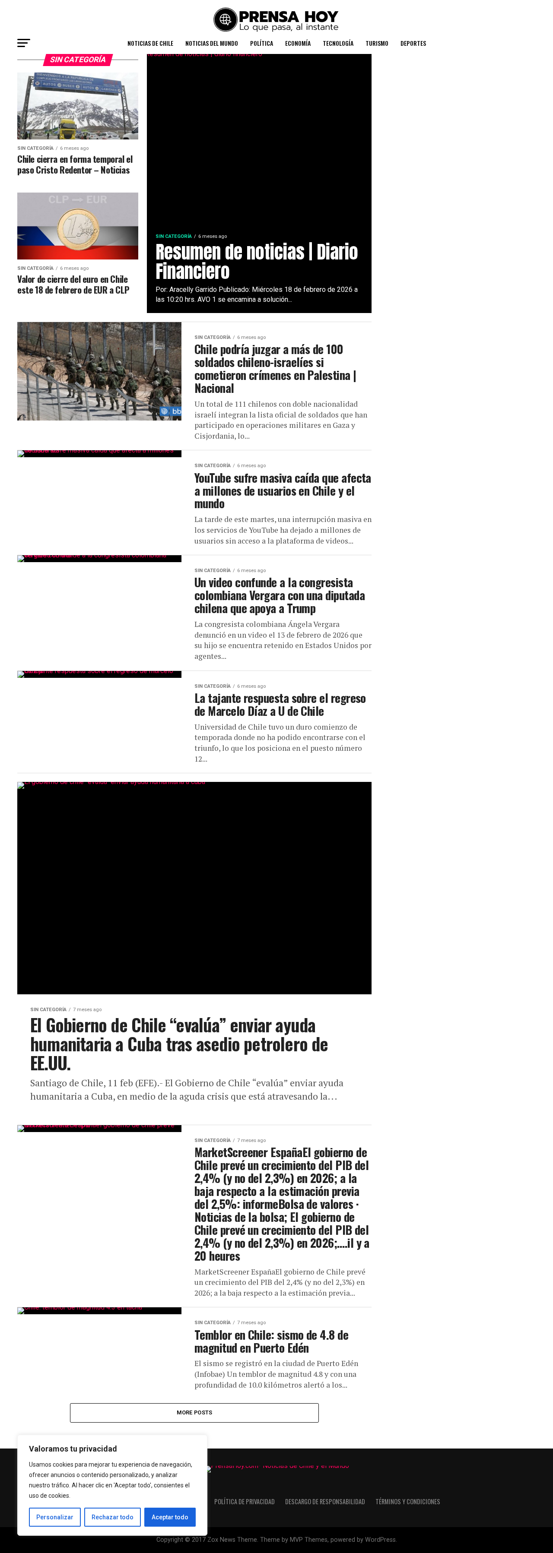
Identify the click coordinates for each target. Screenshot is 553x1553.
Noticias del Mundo (211, 42)
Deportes (413, 42)
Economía (298, 42)
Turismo (376, 42)
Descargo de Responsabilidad (325, 1501)
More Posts (195, 1412)
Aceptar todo (170, 1517)
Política (261, 42)
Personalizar (54, 1517)
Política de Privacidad (244, 1501)
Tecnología (338, 42)
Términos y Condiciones (407, 1501)
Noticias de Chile (150, 42)
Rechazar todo (112, 1517)
